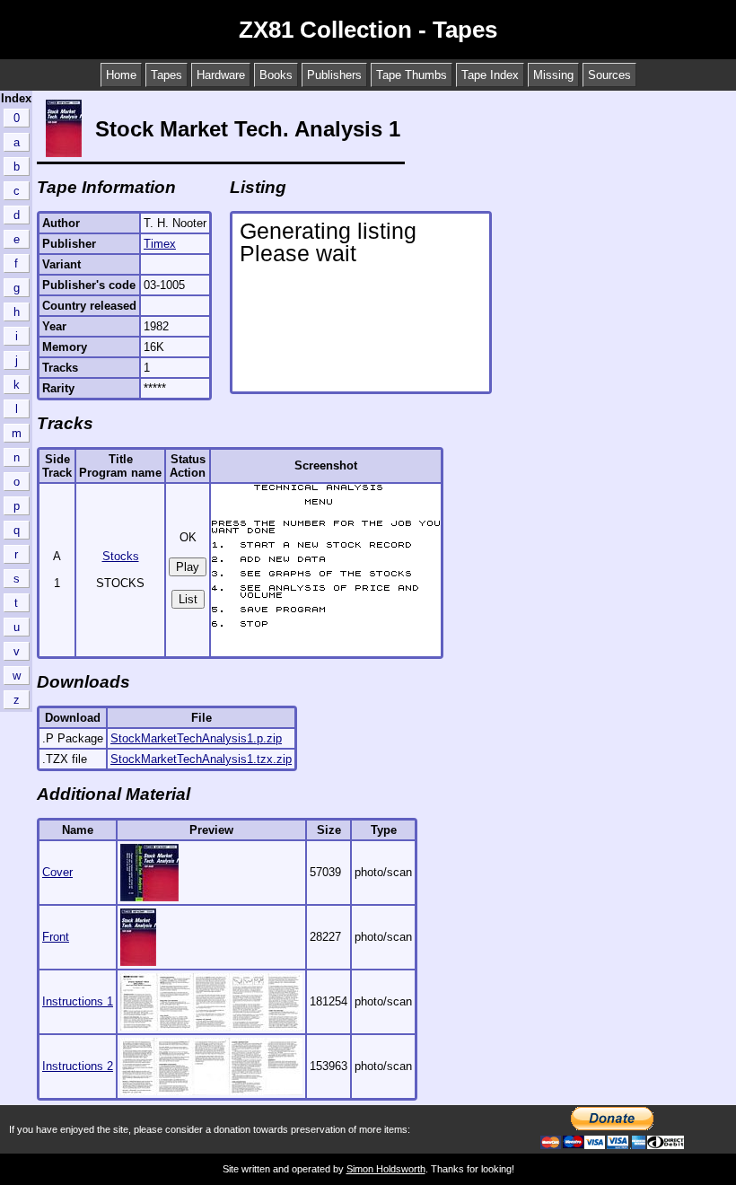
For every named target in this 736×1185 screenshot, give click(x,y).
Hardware (221, 75)
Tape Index (490, 75)
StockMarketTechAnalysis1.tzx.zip (201, 759)
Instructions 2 (77, 1066)
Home (121, 75)
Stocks (120, 556)
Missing (553, 75)
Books (276, 75)
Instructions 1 (77, 1001)
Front (55, 937)
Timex (160, 243)
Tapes (166, 75)
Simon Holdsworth (385, 1168)
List (188, 599)
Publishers (334, 75)
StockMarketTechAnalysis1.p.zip (196, 738)
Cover (57, 872)
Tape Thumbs (411, 75)
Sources (609, 75)
